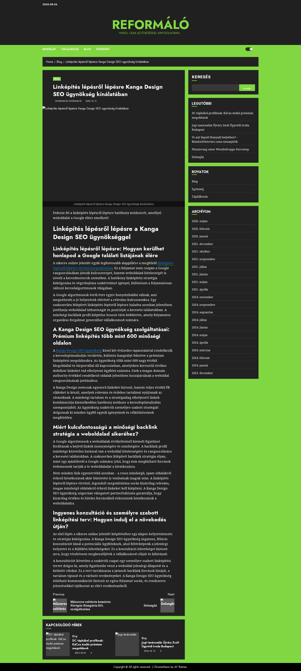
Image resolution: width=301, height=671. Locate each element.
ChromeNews (162, 667)
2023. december (202, 373)
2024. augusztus (202, 312)
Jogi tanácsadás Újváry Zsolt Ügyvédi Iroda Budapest (160, 644)
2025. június (200, 274)
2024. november (202, 297)
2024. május (199, 335)
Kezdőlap (49, 49)
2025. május (199, 282)
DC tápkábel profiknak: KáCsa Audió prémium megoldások (87, 644)
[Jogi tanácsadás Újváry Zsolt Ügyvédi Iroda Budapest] (127, 644)
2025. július (199, 267)
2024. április (200, 343)
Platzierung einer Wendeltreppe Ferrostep (220, 149)
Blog (87, 49)
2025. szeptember (203, 259)
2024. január (200, 365)
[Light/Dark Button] (248, 49)
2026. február (201, 229)
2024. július (199, 320)
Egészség (102, 49)
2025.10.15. (91, 101)
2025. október (201, 251)
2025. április (200, 289)
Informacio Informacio (68, 101)
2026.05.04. (81, 653)
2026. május (199, 221)
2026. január (200, 236)
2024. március (201, 350)
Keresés (201, 77)
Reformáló (150, 25)
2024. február (201, 358)
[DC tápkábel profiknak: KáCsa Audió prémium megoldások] (58, 644)
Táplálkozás (70, 49)
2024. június (200, 327)
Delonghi (198, 157)
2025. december (202, 244)
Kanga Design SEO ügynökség (79, 350)
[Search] (256, 49)
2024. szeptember (203, 305)
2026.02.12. (150, 651)
